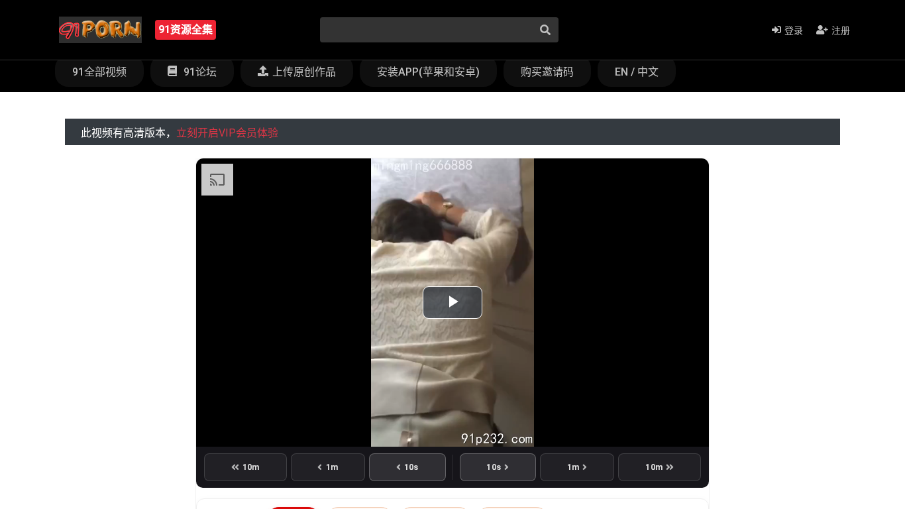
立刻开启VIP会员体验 (227, 133)
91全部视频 (99, 72)
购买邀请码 (547, 72)
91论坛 (199, 72)
